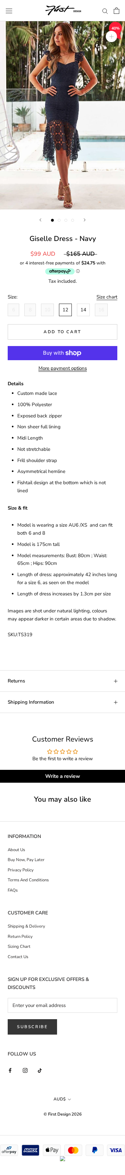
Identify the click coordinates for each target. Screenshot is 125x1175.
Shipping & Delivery (26, 926)
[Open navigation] (9, 10)
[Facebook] (10, 1070)
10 (47, 310)
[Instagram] (25, 1070)
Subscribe (32, 1027)
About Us (16, 850)
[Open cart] (116, 10)
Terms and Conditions (28, 880)
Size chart (106, 297)
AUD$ (60, 1099)
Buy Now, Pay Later (26, 860)
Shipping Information (31, 702)
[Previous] (40, 219)
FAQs (13, 890)
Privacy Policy (21, 870)
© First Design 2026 (63, 1114)
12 (65, 310)
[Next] (85, 219)
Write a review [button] (62, 776)
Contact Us (18, 957)
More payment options (62, 368)
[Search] (105, 10)
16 (101, 310)
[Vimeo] (40, 1070)
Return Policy (20, 936)
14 (83, 310)
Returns (16, 681)
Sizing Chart (19, 946)
